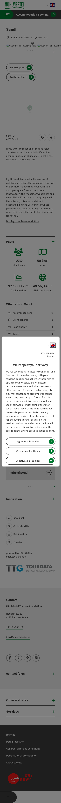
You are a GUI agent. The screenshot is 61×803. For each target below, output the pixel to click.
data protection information (26, 427)
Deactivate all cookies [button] (28, 460)
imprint (50, 356)
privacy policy (47, 352)
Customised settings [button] (28, 451)
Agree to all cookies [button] (28, 441)
